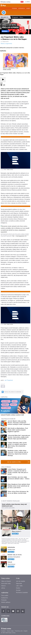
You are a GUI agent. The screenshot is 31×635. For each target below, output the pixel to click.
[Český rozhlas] (5, 2)
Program (14, 8)
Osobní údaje (10, 631)
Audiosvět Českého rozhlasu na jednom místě (12, 415)
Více (22, 17)
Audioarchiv (21, 8)
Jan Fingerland (9, 380)
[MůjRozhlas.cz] (3, 51)
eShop (3, 588)
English (25, 631)
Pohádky (4, 404)
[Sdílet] (4, 85)
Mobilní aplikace (5, 602)
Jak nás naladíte (20, 581)
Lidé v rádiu (19, 585)
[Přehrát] (3, 79)
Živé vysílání (5, 407)
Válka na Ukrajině (6, 581)
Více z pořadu (6, 467)
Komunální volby (6, 583)
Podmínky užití (18, 631)
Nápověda (19, 583)
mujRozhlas (4, 397)
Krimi (14, 401)
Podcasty (4, 600)
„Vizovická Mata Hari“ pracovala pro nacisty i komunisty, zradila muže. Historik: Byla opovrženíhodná (19, 437)
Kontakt (18, 590)
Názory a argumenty (6, 43)
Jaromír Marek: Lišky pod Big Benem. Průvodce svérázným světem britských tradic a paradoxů (19, 422)
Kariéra (18, 588)
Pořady (13, 404)
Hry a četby (5, 401)
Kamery (28, 8)
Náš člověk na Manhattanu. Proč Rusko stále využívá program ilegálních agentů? (18, 429)
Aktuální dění (5, 17)
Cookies (3, 631)
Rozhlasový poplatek (22, 592)
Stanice (3, 585)
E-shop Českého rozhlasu (10, 501)
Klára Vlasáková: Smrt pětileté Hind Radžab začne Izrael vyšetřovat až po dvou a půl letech (19, 486)
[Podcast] (1, 85)
